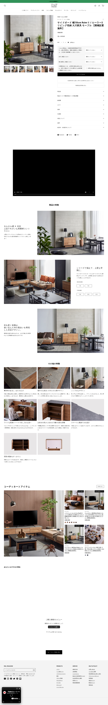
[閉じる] (19, 688)
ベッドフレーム (82, 10)
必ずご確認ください (64, 56)
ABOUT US (75, 669)
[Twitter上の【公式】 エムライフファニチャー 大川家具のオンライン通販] (14, 679)
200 (88, 294)
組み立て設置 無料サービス (79, 676)
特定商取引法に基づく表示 (95, 673)
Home (58, 16)
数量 (58, 42)
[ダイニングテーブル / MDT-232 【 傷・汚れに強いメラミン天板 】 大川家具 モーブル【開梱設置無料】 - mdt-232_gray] (85, 555)
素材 (58, 109)
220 (97, 294)
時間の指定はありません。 (95, 68)
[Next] (51, 39)
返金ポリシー (92, 680)
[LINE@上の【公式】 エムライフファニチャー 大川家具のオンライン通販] (20, 679)
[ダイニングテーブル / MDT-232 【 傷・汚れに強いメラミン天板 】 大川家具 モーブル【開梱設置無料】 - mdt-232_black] (87, 555)
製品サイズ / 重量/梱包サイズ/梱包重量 (67, 96)
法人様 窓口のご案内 (77, 678)
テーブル (66, 10)
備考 (58, 123)
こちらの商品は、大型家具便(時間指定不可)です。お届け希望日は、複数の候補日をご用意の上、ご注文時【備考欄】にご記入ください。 (70, 50)
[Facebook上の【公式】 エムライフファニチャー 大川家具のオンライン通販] (11, 679)
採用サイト (75, 680)
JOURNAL (75, 671)
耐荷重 (59, 100)
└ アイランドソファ (61, 673)
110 (80, 285)
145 (88, 285)
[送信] (34, 670)
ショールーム (76, 673)
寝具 (43, 10)
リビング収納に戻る (55, 652)
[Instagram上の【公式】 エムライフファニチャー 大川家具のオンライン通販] (8, 679)
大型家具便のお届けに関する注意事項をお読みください (80, 80)
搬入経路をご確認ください (65, 61)
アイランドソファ (35, 10)
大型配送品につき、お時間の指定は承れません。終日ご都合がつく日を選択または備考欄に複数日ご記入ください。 (70, 68)
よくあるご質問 (92, 671)
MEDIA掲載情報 (76, 682)
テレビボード (58, 10)
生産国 (59, 114)
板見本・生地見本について (64, 127)
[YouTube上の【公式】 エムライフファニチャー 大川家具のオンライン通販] (5, 679)
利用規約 (91, 678)
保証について (60, 118)
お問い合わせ (92, 669)
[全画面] (17, 688)
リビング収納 (49, 10)
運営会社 (91, 684)
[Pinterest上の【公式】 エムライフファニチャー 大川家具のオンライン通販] (17, 679)
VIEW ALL (100, 486)
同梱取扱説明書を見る (80, 85)
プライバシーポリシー (94, 676)
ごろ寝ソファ (25, 10)
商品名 (59, 91)
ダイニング (73, 10)
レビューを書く (54, 627)
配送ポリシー (92, 682)
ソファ (58, 669)
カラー (59, 105)
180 (80, 294)
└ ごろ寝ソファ (60, 671)
